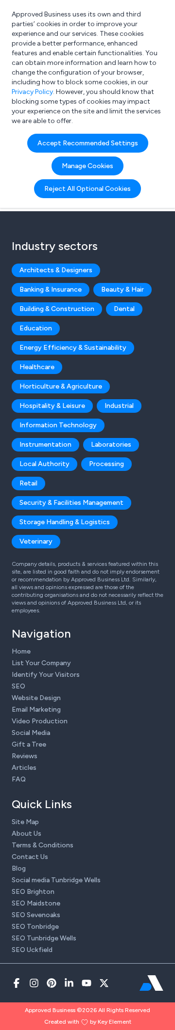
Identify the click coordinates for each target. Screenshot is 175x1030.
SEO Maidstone (36, 903)
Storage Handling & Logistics (64, 522)
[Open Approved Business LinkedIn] (69, 983)
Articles (24, 768)
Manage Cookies (87, 166)
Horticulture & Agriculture (60, 386)
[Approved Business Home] (151, 983)
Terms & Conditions (42, 845)
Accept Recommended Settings (87, 143)
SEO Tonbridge (35, 926)
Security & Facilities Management (71, 503)
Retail (28, 483)
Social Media (31, 733)
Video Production (40, 721)
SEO (18, 686)
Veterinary (35, 541)
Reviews (24, 756)
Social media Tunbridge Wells (56, 880)
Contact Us (30, 857)
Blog (19, 868)
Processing (106, 464)
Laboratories (111, 444)
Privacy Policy (32, 92)
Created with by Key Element (87, 1021)
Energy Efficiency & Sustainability (72, 347)
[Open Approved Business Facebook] (16, 983)
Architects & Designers (55, 270)
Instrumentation (45, 444)
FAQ (19, 779)
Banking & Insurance (50, 289)
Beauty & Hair (122, 289)
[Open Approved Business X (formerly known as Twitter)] (104, 983)
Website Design (36, 698)
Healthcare (36, 367)
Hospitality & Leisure (52, 406)
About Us (26, 833)
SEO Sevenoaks (36, 915)
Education (35, 328)
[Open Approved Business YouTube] (86, 983)
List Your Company (41, 663)
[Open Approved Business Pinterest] (51, 983)
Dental (124, 309)
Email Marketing (36, 709)
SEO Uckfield (32, 950)
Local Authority (44, 464)
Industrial (119, 406)
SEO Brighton (33, 892)
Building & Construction (56, 309)
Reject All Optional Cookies (87, 189)
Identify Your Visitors (46, 675)
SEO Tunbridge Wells (44, 938)
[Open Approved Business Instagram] (34, 983)
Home (21, 651)
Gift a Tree (29, 744)
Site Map (25, 822)
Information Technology (58, 425)
